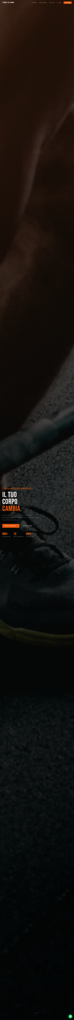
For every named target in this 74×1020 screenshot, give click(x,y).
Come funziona (43, 2)
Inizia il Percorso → (11, 525)
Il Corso (59, 2)
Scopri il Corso (27, 525)
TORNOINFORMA (8, 2)
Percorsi (34, 2)
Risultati (51, 2)
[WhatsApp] (70, 1016)
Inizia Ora (67, 2)
